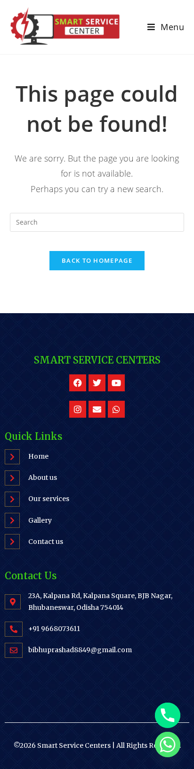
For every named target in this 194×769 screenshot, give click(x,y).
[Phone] (167, 715)
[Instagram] (77, 409)
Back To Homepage (97, 260)
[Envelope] (97, 409)
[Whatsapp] (116, 409)
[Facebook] (77, 382)
